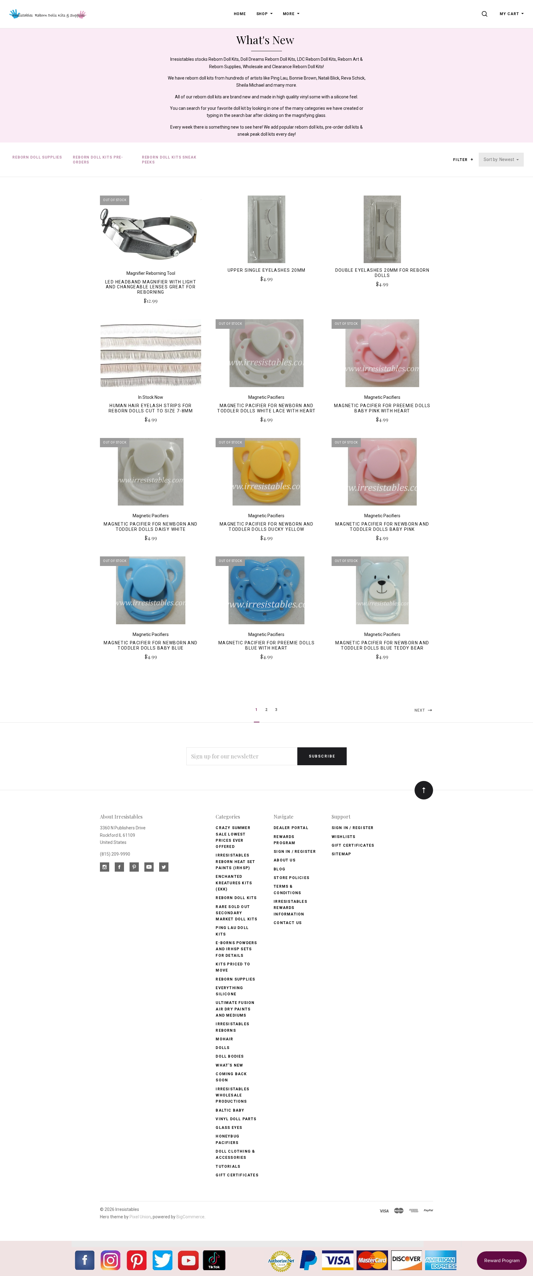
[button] (471, 159)
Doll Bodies (230, 1056)
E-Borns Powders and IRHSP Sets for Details (236, 949)
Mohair (224, 1039)
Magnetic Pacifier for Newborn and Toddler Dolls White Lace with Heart (266, 408)
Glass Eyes (229, 1127)
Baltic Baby (230, 1110)
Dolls (222, 1048)
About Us (284, 860)
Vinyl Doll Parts (236, 1119)
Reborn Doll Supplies (37, 157)
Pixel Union (140, 1216)
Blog (279, 869)
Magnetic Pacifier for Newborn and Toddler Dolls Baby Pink (382, 527)
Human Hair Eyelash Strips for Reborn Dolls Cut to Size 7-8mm (151, 408)
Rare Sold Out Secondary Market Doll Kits (236, 913)
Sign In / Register (295, 851)
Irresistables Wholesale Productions (232, 1095)
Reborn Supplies (235, 979)
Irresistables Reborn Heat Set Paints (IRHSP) (235, 861)
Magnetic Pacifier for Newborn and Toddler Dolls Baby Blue (150, 645)
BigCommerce (190, 1216)
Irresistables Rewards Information (290, 907)
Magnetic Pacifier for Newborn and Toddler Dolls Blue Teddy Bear (382, 645)
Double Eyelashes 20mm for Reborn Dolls (382, 273)
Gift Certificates (237, 1175)
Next (421, 710)
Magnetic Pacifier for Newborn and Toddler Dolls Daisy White (150, 527)
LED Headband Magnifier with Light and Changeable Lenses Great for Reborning (150, 287)
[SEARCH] (486, 14)
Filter (461, 160)
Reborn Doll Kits (236, 898)
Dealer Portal (291, 828)
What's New (229, 1065)
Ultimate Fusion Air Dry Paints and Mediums (235, 1009)
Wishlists (344, 837)
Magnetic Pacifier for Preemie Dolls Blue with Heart (266, 645)
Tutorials (228, 1166)
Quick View (151, 232)
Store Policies (291, 878)
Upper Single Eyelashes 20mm (267, 270)
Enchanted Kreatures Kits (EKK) (234, 882)
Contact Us (288, 923)
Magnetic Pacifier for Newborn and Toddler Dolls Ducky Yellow (266, 527)
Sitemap (341, 854)
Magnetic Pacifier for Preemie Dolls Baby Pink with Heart (382, 408)
